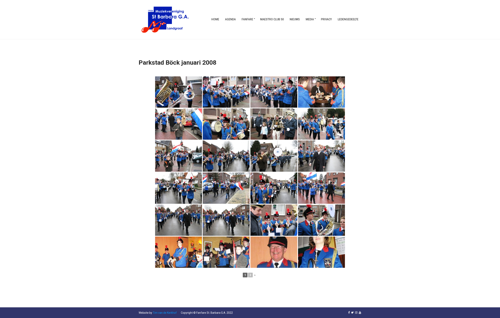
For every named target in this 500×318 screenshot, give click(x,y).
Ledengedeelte (348, 19)
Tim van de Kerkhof (165, 312)
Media (310, 19)
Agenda (230, 19)
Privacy (326, 19)
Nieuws (295, 19)
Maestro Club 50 (272, 19)
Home (215, 19)
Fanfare (247, 19)
